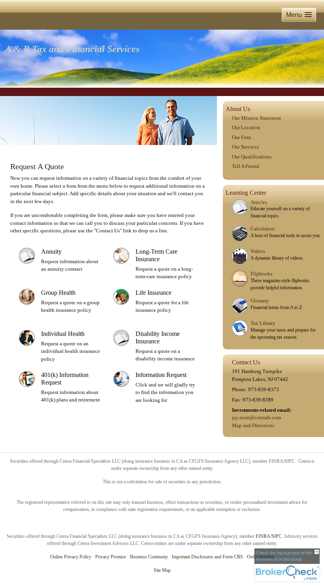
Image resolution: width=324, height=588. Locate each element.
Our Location (246, 127)
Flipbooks (261, 274)
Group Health (58, 292)
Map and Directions (253, 425)
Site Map (162, 570)
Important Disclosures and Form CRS (207, 557)
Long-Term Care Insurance (156, 255)
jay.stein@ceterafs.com (256, 417)
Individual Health (63, 333)
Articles (259, 202)
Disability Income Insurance (158, 337)
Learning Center (246, 192)
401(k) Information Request (65, 378)
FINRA (263, 536)
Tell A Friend (245, 166)
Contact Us (246, 362)
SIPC (276, 536)
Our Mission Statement (256, 118)
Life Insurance (153, 292)
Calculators (263, 229)
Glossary (260, 300)
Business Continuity (149, 557)
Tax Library (263, 323)
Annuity (51, 251)
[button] (299, 15)
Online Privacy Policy (70, 557)
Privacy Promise (110, 557)
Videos (258, 251)
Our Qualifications (251, 157)
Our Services (245, 147)
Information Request (161, 374)
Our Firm (241, 137)
